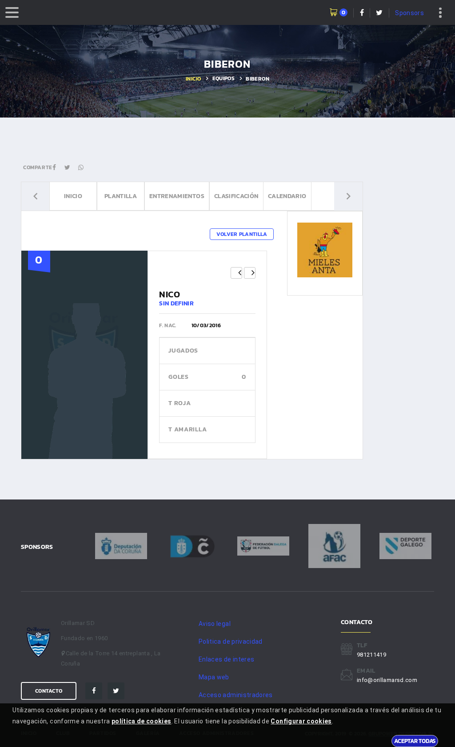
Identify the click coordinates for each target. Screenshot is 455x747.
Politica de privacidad (231, 641)
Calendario (287, 196)
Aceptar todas (414, 740)
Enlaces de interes (226, 659)
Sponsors (409, 12)
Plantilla (120, 196)
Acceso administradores (236, 694)
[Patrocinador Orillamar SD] (324, 249)
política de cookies (142, 721)
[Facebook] (93, 690)
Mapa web (214, 677)
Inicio (193, 79)
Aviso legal (215, 623)
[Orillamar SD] (38, 642)
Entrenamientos (176, 196)
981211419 (371, 654)
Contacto (48, 691)
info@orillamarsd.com (387, 680)
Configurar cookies (301, 721)
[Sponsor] (121, 546)
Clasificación (236, 196)
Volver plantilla (241, 234)
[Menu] (12, 12)
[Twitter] (116, 690)
